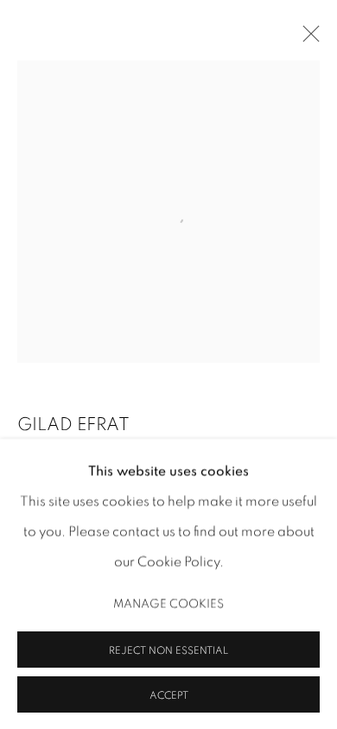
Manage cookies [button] (168, 603)
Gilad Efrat (73, 424)
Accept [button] (168, 694)
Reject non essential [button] (168, 649)
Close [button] (307, 39)
